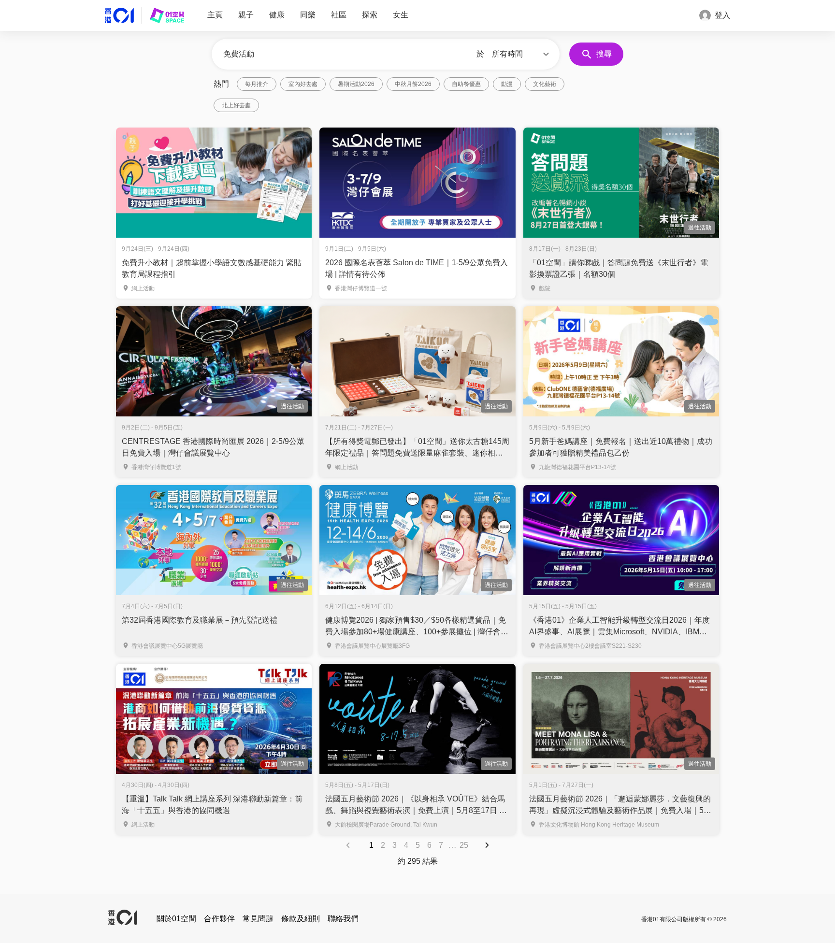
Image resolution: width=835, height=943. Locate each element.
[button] (522, 54)
